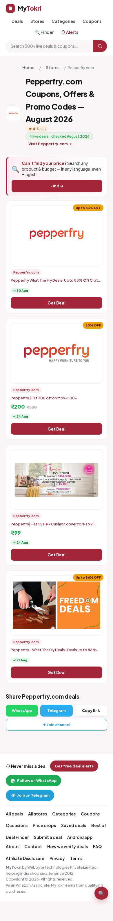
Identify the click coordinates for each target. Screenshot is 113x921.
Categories (63, 21)
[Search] (100, 46)
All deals (14, 813)
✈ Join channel (56, 724)
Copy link (91, 710)
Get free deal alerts (74, 766)
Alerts (71, 32)
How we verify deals (67, 846)
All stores (37, 813)
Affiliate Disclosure (25, 858)
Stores (37, 21)
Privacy (57, 858)
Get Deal (56, 302)
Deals (17, 21)
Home (28, 67)
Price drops (44, 825)
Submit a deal (48, 837)
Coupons (92, 21)
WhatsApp (22, 710)
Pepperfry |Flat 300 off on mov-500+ (44, 398)
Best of (98, 825)
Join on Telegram (33, 795)
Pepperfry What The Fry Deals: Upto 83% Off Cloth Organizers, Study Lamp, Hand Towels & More (55, 282)
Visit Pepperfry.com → (50, 143)
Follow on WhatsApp (37, 780)
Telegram (56, 710)
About (12, 846)
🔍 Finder (44, 32)
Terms (76, 858)
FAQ (97, 846)
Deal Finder (17, 837)
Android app (80, 837)
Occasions (17, 825)
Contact (33, 846)
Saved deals (73, 825)
